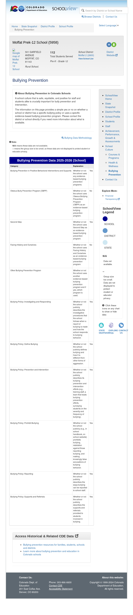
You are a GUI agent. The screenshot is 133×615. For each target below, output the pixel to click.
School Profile (66, 26)
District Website (111, 53)
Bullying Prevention (115, 172)
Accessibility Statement (61, 588)
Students (110, 121)
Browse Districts (92, 16)
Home (15, 26)
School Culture (109, 147)
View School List (85, 58)
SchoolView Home (111, 97)
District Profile (48, 26)
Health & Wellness (113, 164)
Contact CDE (55, 585)
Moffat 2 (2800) (86, 55)
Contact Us (111, 16)
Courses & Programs (114, 156)
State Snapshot (29, 26)
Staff (107, 126)
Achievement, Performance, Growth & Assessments (112, 136)
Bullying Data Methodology (78, 137)
